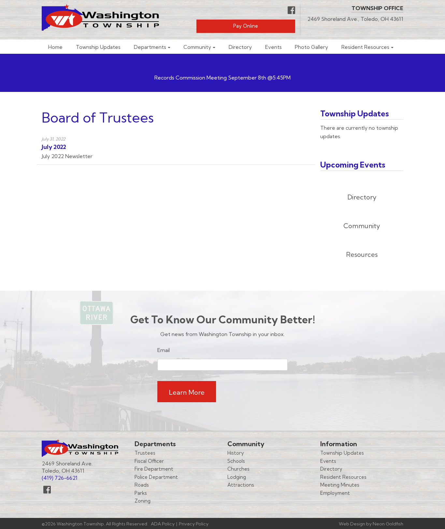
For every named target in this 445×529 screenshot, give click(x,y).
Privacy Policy (193, 524)
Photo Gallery (311, 47)
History (235, 453)
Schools (236, 461)
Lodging (236, 477)
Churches (238, 469)
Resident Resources (365, 47)
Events (273, 47)
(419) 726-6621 (60, 478)
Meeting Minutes (339, 485)
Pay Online (245, 26)
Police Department (156, 477)
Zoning (143, 501)
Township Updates (98, 47)
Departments (150, 47)
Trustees (145, 453)
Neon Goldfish (388, 524)
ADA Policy (163, 524)
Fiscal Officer (149, 461)
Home (55, 47)
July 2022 (54, 147)
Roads (142, 485)
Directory (240, 47)
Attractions (240, 485)
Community (197, 47)
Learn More (187, 392)
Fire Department (154, 469)
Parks (141, 493)
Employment (335, 493)
